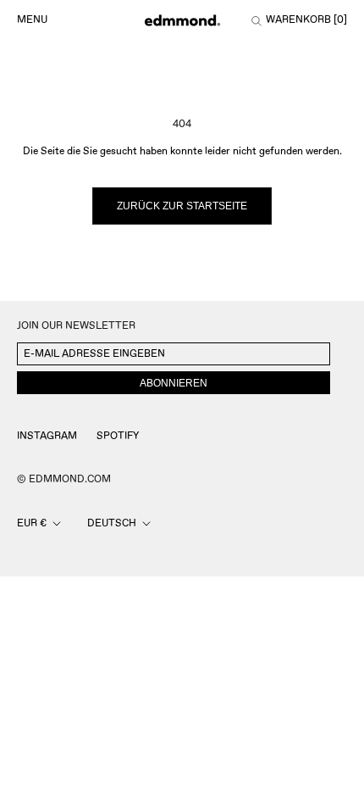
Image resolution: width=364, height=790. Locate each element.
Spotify (118, 436)
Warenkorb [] (306, 20)
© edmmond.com (64, 479)
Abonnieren (173, 383)
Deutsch (111, 523)
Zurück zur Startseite (182, 206)
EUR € (32, 523)
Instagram (47, 436)
